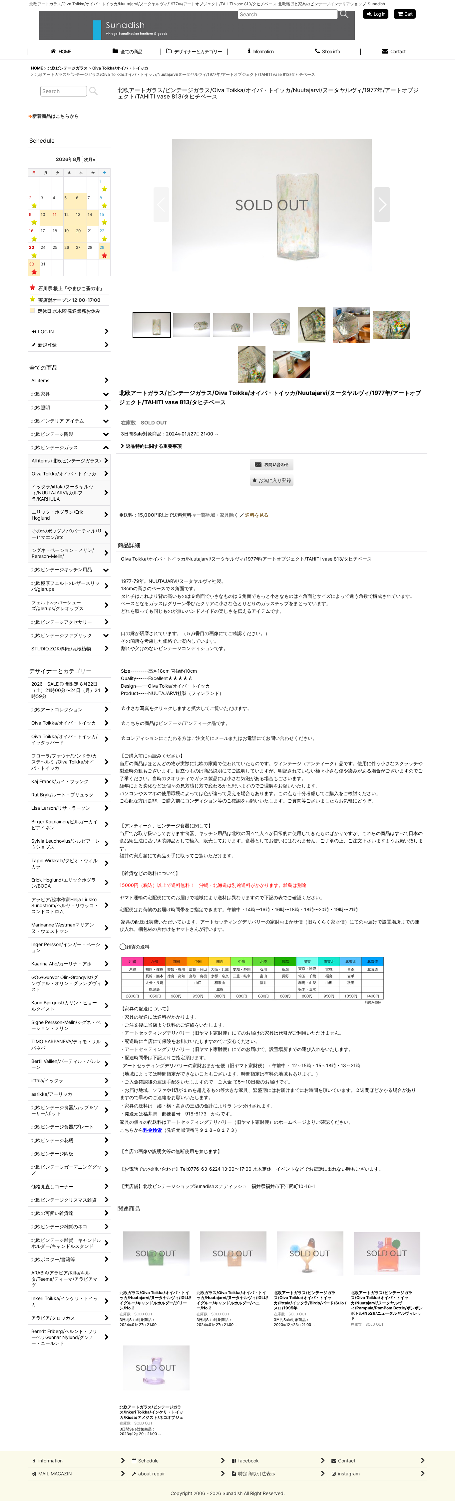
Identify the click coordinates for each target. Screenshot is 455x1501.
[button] (161, 204)
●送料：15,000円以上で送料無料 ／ (193, 515)
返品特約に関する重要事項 (154, 446)
